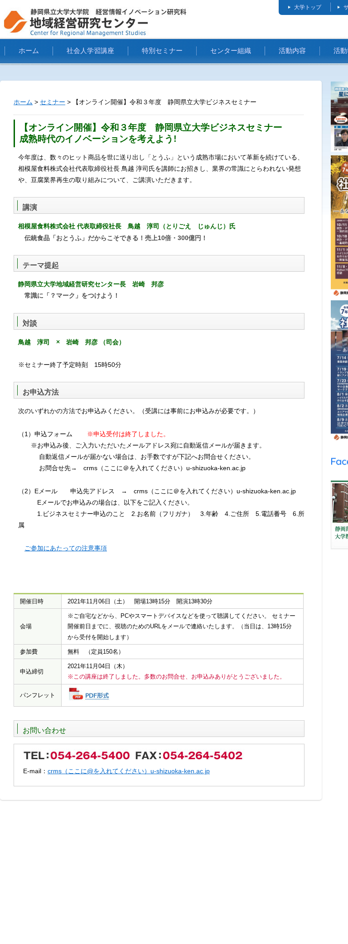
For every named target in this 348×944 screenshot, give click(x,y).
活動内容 (292, 50)
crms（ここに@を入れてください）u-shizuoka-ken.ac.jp (129, 771)
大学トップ (307, 7)
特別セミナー (162, 50)
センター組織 (230, 50)
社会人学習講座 (90, 50)
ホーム (29, 50)
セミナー (52, 102)
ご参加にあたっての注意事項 (65, 548)
